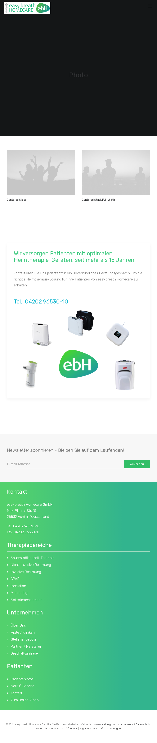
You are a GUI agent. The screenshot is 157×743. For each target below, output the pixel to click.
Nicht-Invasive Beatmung (31, 565)
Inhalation (18, 586)
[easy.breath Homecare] (27, 8)
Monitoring (19, 593)
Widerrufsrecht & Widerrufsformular (57, 728)
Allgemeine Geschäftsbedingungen (100, 728)
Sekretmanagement (26, 600)
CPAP (15, 579)
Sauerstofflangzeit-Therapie (32, 558)
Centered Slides (16, 199)
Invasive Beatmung (26, 572)
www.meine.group (105, 724)
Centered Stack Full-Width (98, 199)
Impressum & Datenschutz (135, 724)
